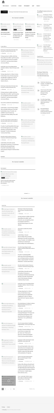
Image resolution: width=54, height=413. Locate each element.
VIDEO (38, 6)
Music (3, 177)
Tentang (3, 407)
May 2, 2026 (9, 53)
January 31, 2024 (27, 343)
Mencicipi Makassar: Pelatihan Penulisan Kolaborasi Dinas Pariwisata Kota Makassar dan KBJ (26, 305)
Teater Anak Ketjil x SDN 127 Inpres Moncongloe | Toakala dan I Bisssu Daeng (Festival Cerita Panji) (25, 378)
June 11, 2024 (28, 39)
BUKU (20, 6)
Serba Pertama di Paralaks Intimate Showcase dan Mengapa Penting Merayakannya (8, 182)
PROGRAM (6, 6)
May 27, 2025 (3, 36)
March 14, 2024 (10, 71)
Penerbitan (4, 29)
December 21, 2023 (28, 381)
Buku (15, 29)
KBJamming (4, 53)
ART (33, 6)
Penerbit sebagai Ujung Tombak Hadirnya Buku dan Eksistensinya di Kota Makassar (47, 47)
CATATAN (13, 6)
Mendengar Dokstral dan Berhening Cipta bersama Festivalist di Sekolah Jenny (24, 11)
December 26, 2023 (5, 185)
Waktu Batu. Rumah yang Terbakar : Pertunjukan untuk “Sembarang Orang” (47, 84)
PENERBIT (27, 6)
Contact (8, 407)
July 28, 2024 (16, 39)
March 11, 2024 (27, 308)
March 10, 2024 (27, 326)
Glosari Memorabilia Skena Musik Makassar (10, 102)
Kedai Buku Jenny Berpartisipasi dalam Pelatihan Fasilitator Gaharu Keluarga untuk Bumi (10, 68)
